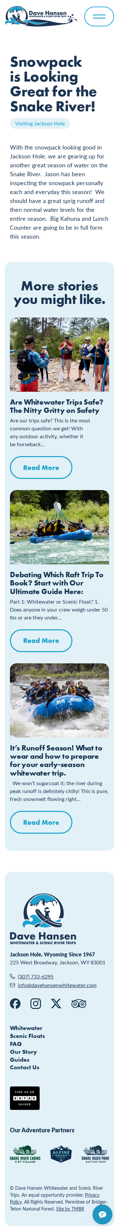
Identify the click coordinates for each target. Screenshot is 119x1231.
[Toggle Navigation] (99, 16)
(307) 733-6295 (36, 976)
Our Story (23, 1051)
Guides (19, 1059)
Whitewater (26, 1028)
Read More (41, 467)
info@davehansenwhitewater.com (57, 984)
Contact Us (24, 1067)
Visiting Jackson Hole (40, 123)
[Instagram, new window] (35, 1003)
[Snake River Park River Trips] (95, 1154)
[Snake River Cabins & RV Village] (25, 1154)
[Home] (41, 16)
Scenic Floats (27, 1036)
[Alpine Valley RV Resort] (61, 1154)
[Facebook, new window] (15, 1003)
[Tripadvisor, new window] (78, 1003)
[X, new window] (56, 1003)
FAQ (16, 1044)
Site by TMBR (70, 1209)
